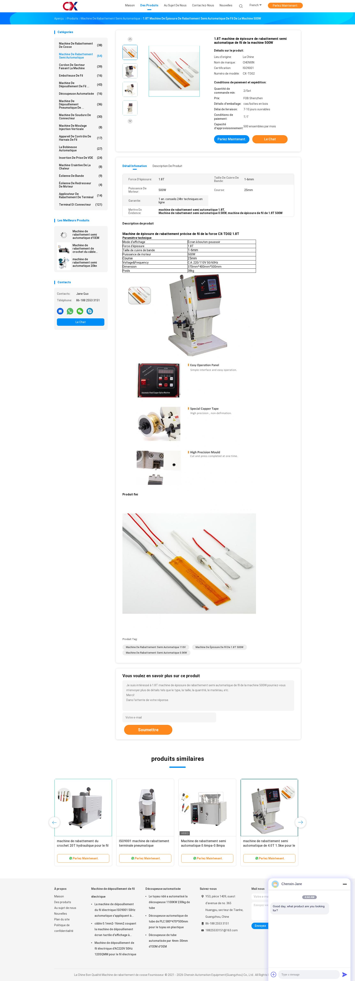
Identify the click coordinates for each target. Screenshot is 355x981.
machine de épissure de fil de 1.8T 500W (219, 647)
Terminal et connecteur (80, 204)
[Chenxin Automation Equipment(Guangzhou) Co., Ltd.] (70, 6)
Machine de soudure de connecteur (80, 116)
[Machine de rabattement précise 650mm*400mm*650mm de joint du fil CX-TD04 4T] (145, 807)
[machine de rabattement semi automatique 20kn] (64, 263)
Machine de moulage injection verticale (80, 127)
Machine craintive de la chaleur (80, 167)
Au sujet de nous (65, 908)
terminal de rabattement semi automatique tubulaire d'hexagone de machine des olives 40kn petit (269, 845)
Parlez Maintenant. (285, 5)
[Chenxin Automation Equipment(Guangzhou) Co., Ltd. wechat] (80, 311)
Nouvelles (60, 913)
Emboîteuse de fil (80, 75)
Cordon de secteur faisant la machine (80, 66)
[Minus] (344, 884)
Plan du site (62, 919)
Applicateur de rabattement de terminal (80, 195)
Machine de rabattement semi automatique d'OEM (86, 234)
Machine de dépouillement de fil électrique (113, 892)
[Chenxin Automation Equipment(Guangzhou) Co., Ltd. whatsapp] (70, 311)
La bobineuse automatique (80, 148)
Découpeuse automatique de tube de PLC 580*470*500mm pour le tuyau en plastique (168, 921)
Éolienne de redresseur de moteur (80, 185)
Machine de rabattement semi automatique (80, 56)
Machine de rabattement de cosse (80, 45)
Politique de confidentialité (63, 928)
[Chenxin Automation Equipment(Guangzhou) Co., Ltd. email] (60, 311)
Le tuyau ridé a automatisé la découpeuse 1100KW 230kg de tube (169, 902)
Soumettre (148, 729)
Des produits (62, 902)
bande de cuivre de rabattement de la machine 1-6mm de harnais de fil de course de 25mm (207, 845)
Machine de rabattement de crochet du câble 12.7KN (84, 248)
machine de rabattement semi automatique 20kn (85, 262)
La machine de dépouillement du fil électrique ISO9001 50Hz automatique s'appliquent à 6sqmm (115, 911)
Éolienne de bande (80, 175)
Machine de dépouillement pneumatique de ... (80, 104)
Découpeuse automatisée (80, 93)
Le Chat (81, 322)
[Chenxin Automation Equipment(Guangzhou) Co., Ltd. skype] (89, 311)
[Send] (344, 974)
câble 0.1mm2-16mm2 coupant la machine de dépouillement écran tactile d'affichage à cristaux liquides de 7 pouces (115, 930)
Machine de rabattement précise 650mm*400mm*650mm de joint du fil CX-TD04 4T (143, 845)
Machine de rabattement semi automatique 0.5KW (156, 652)
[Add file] (274, 974)
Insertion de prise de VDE (80, 157)
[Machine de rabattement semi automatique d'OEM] (64, 235)
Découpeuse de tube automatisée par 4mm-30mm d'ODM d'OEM (168, 940)
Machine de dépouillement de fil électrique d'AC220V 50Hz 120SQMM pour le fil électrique (115, 948)
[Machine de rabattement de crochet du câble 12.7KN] (64, 249)
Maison (59, 896)
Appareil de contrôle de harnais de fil (80, 138)
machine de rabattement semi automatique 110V (156, 647)
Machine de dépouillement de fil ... (80, 84)
